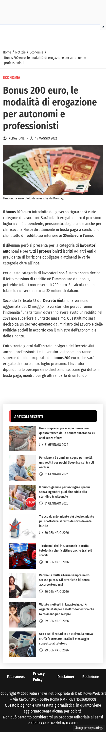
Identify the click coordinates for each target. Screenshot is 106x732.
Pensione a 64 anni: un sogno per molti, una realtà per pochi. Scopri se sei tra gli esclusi (66, 462)
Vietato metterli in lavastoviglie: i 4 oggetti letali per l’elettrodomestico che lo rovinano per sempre (66, 609)
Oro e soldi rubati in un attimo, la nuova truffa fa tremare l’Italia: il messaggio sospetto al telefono (66, 638)
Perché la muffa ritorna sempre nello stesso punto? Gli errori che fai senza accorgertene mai (64, 579)
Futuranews (16, 676)
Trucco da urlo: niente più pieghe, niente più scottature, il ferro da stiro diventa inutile (66, 521)
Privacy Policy (39, 676)
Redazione (90, 676)
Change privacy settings (89, 728)
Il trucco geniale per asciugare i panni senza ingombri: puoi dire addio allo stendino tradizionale (64, 491)
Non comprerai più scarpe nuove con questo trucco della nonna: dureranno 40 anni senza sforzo (67, 432)
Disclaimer (65, 676)
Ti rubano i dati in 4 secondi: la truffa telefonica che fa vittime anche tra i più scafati (65, 550)
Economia (11, 77)
